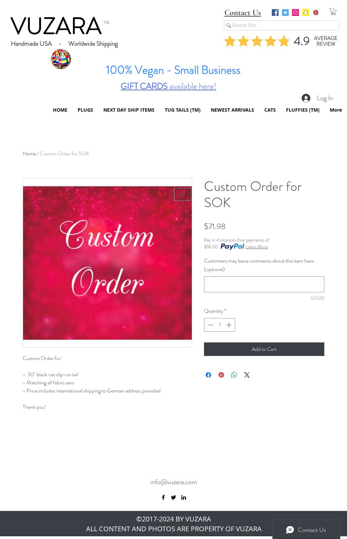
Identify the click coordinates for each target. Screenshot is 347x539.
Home (29, 153)
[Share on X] (247, 375)
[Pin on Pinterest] (221, 375)
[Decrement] (210, 324)
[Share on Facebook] (208, 375)
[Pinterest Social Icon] (315, 12)
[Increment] (229, 324)
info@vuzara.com (173, 482)
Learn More (257, 246)
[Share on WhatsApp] (234, 375)
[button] (333, 11)
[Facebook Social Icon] (275, 12)
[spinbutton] (220, 324)
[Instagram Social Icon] (295, 12)
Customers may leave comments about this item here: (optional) (259, 265)
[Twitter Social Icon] (285, 12)
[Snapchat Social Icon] (305, 12)
